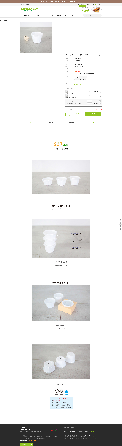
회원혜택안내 (28, 4)
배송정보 (51, 122)
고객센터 (100, 4)
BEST (44, 15)
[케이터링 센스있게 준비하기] (91, 12)
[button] (80, 9)
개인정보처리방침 (72, 431)
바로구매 (92, 114)
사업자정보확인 (87, 435)
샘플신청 (66, 15)
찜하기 (67, 114)
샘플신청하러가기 (78, 84)
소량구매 (51, 15)
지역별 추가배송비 (82, 77)
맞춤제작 (59, 15)
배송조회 (88, 4)
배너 (61, 1)
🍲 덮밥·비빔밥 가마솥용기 (88, 15)
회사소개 (92, 431)
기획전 (73, 15)
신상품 (37, 15)
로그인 (77, 4)
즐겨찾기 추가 (22, 4)
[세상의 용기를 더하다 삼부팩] (29, 10)
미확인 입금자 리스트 (34, 440)
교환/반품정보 (71, 122)
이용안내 (86, 431)
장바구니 (94, 4)
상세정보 (30, 122)
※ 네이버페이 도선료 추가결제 (80, 79)
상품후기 (91, 122)
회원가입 (82, 4)
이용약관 (80, 431)
